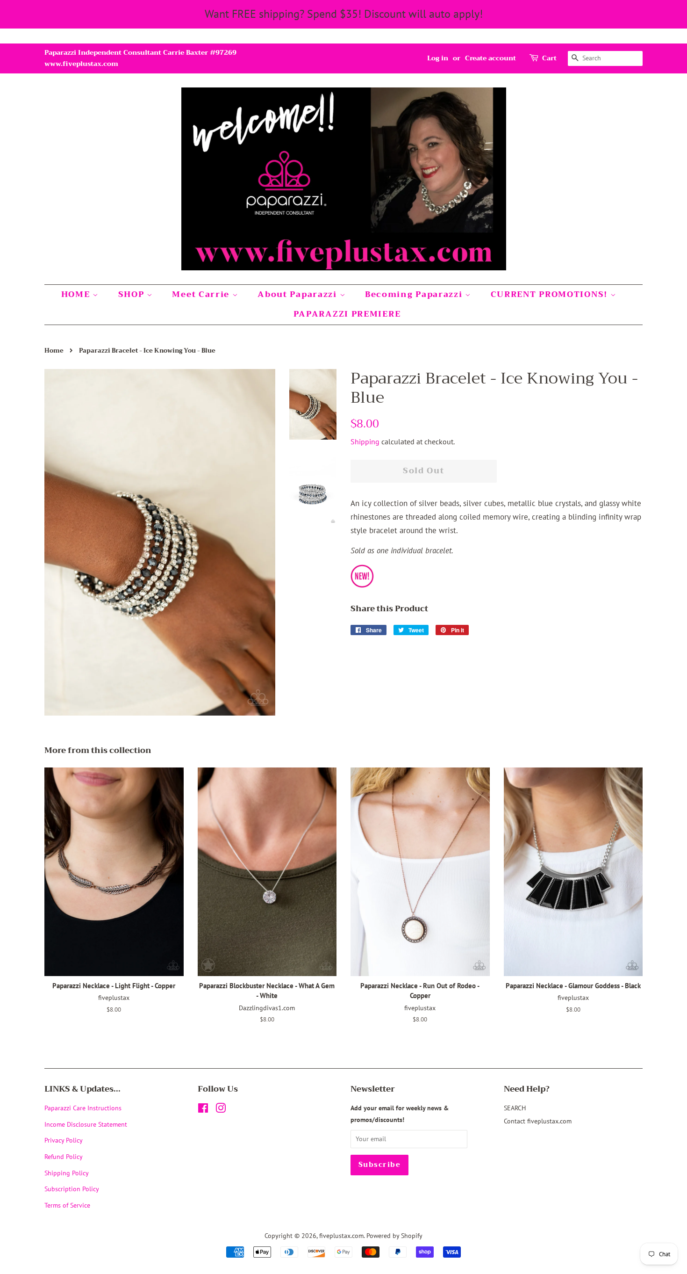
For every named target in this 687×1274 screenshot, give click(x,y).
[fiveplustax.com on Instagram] (220, 1109)
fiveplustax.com (341, 1235)
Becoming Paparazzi (415, 294)
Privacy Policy (63, 1140)
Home (54, 351)
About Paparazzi (298, 294)
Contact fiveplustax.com (538, 1120)
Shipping (365, 441)
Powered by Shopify (394, 1235)
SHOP (132, 294)
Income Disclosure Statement (86, 1124)
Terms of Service (67, 1205)
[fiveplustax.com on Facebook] (203, 1109)
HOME (77, 294)
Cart (549, 58)
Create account (490, 58)
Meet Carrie (202, 294)
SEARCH (515, 1107)
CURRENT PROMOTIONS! (550, 294)
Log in (437, 58)
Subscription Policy (71, 1188)
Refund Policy (63, 1156)
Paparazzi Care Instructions (83, 1107)
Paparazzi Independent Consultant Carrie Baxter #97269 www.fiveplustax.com (140, 58)
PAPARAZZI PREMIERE (347, 314)
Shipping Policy (66, 1172)
